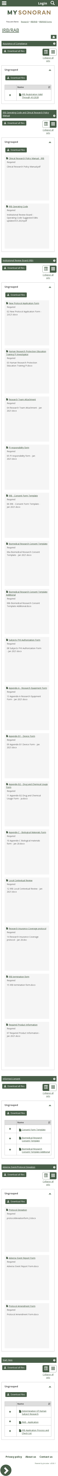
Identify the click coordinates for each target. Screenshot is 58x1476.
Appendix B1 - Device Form (22, 736)
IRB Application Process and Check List (35, 1432)
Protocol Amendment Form (22, 1306)
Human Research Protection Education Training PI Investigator (26, 353)
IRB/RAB (34, 21)
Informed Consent (11, 1078)
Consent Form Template (34, 1129)
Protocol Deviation (18, 1209)
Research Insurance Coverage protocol (27, 928)
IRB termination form (19, 976)
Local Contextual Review (20, 880)
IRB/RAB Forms (45, 21)
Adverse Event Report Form (22, 1258)
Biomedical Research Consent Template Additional (36, 1150)
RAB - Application (30, 1422)
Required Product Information (23, 1024)
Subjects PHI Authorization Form (24, 639)
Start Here (7, 1360)
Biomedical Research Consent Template (28, 543)
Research (25, 21)
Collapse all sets (48, 59)
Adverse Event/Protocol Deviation (19, 1167)
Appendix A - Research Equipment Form (28, 688)
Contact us (46, 1456)
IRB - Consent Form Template (23, 495)
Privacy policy (14, 1456)
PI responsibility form (19, 447)
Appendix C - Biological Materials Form (27, 832)
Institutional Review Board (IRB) (18, 260)
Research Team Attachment (22, 399)
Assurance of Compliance (15, 43)
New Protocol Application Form (24, 303)
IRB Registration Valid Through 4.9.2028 (32, 96)
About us (30, 1456)
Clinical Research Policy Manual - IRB (26, 158)
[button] (14, 51)
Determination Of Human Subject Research (34, 1412)
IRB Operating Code (18, 206)
